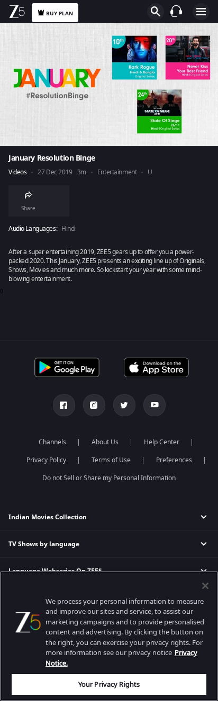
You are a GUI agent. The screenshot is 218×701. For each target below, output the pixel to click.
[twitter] (124, 405)
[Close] (205, 585)
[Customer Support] (176, 11)
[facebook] (64, 405)
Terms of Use (111, 460)
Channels (52, 442)
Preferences (174, 460)
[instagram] (94, 405)
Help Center (161, 442)
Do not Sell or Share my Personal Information (109, 478)
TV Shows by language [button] (43, 544)
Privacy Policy (46, 460)
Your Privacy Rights (109, 684)
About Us (105, 442)
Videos (17, 172)
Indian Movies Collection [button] (47, 517)
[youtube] (154, 405)
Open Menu (201, 11)
